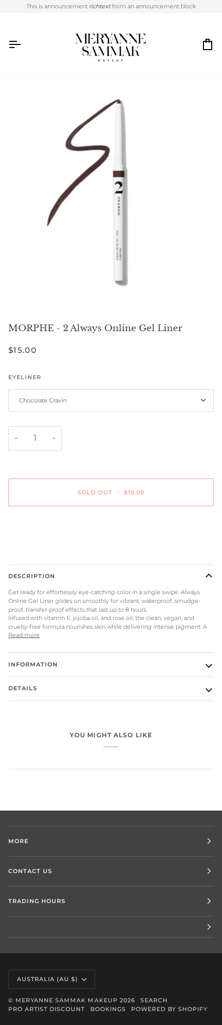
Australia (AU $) (47, 979)
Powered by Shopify (169, 1009)
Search (154, 1000)
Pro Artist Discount (46, 1009)
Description (31, 576)
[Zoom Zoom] (111, 195)
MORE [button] (18, 841)
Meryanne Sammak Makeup (66, 1000)
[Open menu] (23, 45)
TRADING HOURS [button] (37, 901)
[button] (111, 927)
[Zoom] (36, 287)
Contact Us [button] (30, 871)
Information (33, 664)
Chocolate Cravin (43, 400)
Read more (24, 635)
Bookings (108, 1009)
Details (22, 688)
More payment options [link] (40, 551)
